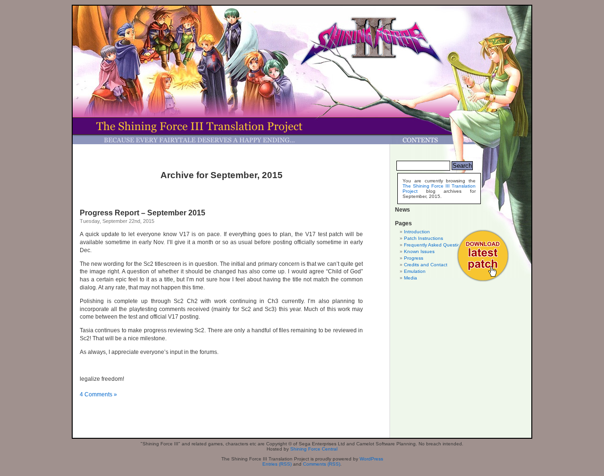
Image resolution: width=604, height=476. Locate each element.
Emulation (415, 271)
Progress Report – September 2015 (142, 213)
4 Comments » (98, 394)
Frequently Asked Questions (434, 244)
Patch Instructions (423, 238)
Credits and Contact (425, 264)
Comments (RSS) (321, 464)
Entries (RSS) (277, 464)
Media (410, 277)
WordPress (371, 458)
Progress (413, 258)
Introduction (417, 231)
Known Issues (419, 251)
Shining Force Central (313, 448)
